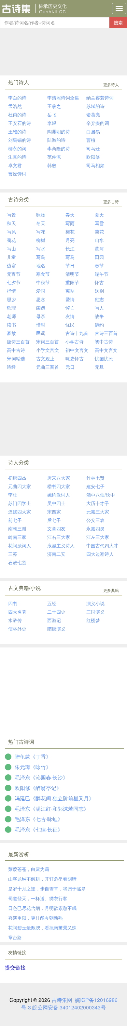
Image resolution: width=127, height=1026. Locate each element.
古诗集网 (61, 1000)
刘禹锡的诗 (19, 140)
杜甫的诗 (17, 114)
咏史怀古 (74, 358)
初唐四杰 (17, 477)
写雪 (99, 223)
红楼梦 (93, 620)
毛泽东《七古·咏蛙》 (39, 819)
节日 (70, 265)
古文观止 (45, 358)
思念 (40, 299)
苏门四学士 (19, 503)
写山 (11, 248)
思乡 (11, 299)
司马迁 (93, 148)
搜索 (118, 22)
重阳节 (72, 282)
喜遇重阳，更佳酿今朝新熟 (35, 917)
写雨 (70, 223)
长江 (70, 248)
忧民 (70, 324)
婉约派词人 (58, 494)
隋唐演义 (56, 628)
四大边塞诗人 (100, 554)
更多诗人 (111, 84)
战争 (99, 316)
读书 (11, 324)
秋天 (11, 223)
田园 (99, 257)
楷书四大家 (58, 486)
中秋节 (43, 282)
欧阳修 (93, 156)
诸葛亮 (93, 114)
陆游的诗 (56, 140)
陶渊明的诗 (58, 131)
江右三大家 (58, 537)
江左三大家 (97, 537)
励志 (99, 299)
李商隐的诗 (58, 148)
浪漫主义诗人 (61, 545)
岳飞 (51, 114)
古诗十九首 (76, 333)
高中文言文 (106, 350)
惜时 (40, 324)
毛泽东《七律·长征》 (39, 829)
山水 (99, 240)
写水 (40, 248)
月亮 (70, 240)
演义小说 (95, 603)
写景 (11, 214)
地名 (40, 265)
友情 (70, 316)
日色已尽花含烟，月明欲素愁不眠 (42, 908)
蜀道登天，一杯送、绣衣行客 (37, 898)
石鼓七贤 (17, 562)
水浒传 (15, 620)
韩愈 (51, 165)
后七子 (54, 520)
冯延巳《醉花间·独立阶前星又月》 (54, 798)
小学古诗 (74, 341)
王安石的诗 (19, 123)
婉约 (99, 324)
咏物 (40, 214)
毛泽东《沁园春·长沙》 (41, 777)
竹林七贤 (95, 477)
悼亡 (70, 307)
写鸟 (40, 257)
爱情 (70, 299)
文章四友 (56, 528)
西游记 (54, 620)
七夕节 (14, 282)
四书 (12, 603)
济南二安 (56, 554)
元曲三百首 (47, 367)
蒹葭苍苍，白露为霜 (28, 869)
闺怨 (40, 307)
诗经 (11, 367)
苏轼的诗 (95, 106)
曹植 (90, 140)
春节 (99, 265)
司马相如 (95, 165)
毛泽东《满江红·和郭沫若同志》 (52, 808)
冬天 (40, 223)
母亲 (40, 316)
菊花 (11, 240)
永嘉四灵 (95, 528)
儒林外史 (17, 628)
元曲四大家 (19, 486)
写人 (99, 307)
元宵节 (14, 274)
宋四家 (54, 511)
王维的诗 (17, 131)
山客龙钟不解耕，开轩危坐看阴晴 (42, 878)
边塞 (11, 265)
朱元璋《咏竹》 (33, 767)
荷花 (99, 231)
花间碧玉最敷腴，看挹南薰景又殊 (42, 927)
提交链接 (15, 967)
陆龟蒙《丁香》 (33, 756)
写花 (40, 231)
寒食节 (43, 274)
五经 (51, 603)
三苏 (12, 554)
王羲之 (54, 106)
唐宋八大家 (58, 477)
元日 (70, 367)
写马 (70, 257)
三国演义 (95, 611)
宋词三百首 (47, 341)
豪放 (11, 333)
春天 (70, 214)
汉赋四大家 (19, 511)
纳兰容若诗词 (100, 97)
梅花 (70, 231)
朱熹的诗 (17, 156)
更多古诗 (111, 201)
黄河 (99, 248)
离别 (70, 290)
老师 (11, 316)
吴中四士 (56, 503)
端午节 (101, 274)
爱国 (40, 290)
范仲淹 (54, 156)
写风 (11, 231)
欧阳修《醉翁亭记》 (38, 788)
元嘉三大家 (97, 511)
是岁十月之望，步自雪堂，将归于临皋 (47, 888)
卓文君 (15, 165)
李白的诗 (17, 97)
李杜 (12, 494)
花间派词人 (19, 545)
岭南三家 (17, 537)
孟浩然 (15, 106)
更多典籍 (111, 590)
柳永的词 (17, 148)
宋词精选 (16, 358)
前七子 (15, 520)
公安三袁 (95, 520)
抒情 (11, 290)
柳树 (40, 240)
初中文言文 (76, 350)
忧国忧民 (104, 358)
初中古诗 (104, 341)
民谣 (40, 333)
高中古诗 (16, 350)
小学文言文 (47, 350)
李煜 (51, 123)
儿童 (11, 257)
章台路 (15, 937)
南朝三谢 (17, 528)
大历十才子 (97, 503)
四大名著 (17, 611)
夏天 (99, 214)
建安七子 (95, 486)
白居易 (93, 131)
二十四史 (56, 611)
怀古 (99, 282)
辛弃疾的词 (97, 123)
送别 (99, 290)
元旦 (99, 367)
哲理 (11, 307)
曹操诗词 (17, 173)
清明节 (72, 274)
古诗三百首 (106, 333)
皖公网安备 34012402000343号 (69, 1007)
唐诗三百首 (18, 341)
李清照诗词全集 (63, 97)
